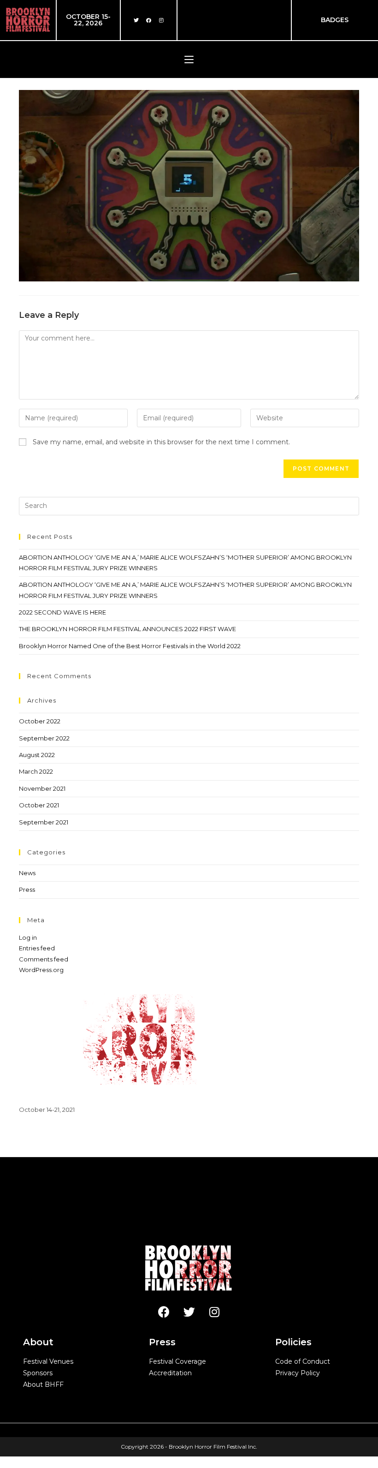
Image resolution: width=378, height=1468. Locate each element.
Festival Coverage (177, 1361)
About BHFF (43, 1384)
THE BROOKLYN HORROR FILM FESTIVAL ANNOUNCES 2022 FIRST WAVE (127, 629)
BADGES (334, 20)
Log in (28, 937)
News (27, 873)
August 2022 (37, 754)
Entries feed (37, 948)
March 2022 (36, 771)
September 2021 (43, 822)
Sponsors (38, 1373)
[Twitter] (136, 20)
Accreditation (170, 1373)
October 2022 (39, 721)
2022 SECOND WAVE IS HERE (62, 612)
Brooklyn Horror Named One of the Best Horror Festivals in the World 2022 (130, 646)
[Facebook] (149, 20)
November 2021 (42, 788)
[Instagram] (161, 20)
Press (27, 889)
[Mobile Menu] (189, 59)
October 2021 (39, 805)
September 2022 (44, 738)
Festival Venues (48, 1361)
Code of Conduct (302, 1361)
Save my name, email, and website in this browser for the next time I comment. (161, 442)
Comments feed (43, 959)
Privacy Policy (297, 1373)
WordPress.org (41, 969)
